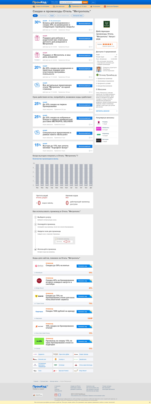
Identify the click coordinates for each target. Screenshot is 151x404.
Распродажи (96, 6)
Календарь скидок (76, 387)
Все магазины (106, 387)
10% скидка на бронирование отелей (60, 327)
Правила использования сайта (97, 395)
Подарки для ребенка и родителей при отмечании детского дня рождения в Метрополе (55, 41)
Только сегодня (106, 386)
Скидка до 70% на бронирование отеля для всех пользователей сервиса (60, 298)
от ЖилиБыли (38, 272)
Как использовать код (92, 387)
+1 (91, 30)
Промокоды (43, 15)
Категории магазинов (108, 389)
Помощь (57, 389)
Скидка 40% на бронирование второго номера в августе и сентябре (60, 282)
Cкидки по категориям (42, 6)
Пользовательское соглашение (79, 395)
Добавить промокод (76, 389)
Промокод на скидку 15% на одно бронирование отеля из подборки (59, 343)
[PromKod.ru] (41, 2)
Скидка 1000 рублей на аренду (60, 311)
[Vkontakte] (59, 394)
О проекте (57, 386)
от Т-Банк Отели (39, 303)
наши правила (88, 402)
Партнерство (58, 391)
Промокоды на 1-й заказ (79, 6)
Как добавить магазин (92, 389)
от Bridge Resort (39, 288)
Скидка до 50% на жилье (57, 265)
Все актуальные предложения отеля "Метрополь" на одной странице (57, 87)
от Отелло (37, 348)
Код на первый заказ (63, 15)
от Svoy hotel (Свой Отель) (42, 333)
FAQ (56, 387)
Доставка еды (60, 6)
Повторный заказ (77, 15)
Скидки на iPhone (75, 386)
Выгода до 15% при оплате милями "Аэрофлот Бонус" (55, 147)
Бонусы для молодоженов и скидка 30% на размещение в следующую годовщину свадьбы (59, 25)
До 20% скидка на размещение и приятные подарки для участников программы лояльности (58, 71)
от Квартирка (38, 318)
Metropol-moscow (102, 111)
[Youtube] (56, 394)
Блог (93, 2)
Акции (52, 15)
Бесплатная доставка (92, 391)
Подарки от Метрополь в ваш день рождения (57, 56)
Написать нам (90, 386)
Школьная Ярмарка (112, 6)
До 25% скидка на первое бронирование (55, 105)
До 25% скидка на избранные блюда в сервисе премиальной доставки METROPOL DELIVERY (58, 119)
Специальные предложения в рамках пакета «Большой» (57, 134)
